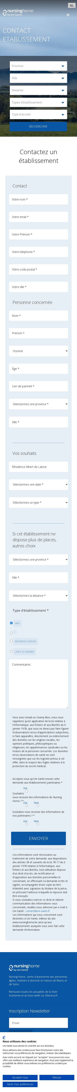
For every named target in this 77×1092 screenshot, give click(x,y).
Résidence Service (25, 641)
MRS (17, 623)
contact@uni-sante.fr (38, 911)
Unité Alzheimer (24, 651)
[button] (38, 66)
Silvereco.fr (51, 995)
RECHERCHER (38, 126)
